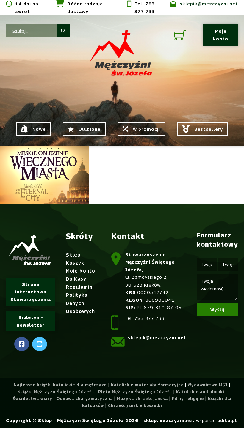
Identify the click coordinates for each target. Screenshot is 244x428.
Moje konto (220, 34)
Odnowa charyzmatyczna (85, 398)
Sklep (73, 255)
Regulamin (79, 287)
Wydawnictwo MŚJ (208, 385)
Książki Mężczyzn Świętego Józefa (56, 391)
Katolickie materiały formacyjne (147, 385)
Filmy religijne (188, 398)
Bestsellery (208, 129)
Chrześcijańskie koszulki (135, 405)
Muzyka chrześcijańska (142, 398)
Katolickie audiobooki (200, 391)
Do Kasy (76, 279)
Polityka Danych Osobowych (80, 303)
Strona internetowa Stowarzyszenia (30, 291)
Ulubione (90, 129)
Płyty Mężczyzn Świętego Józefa (135, 391)
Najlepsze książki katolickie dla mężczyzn (60, 385)
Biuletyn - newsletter (31, 321)
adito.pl (227, 420)
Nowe (39, 129)
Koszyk (75, 263)
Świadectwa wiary (32, 398)
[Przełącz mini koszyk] (180, 35)
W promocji (146, 129)
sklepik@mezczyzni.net (209, 3)
